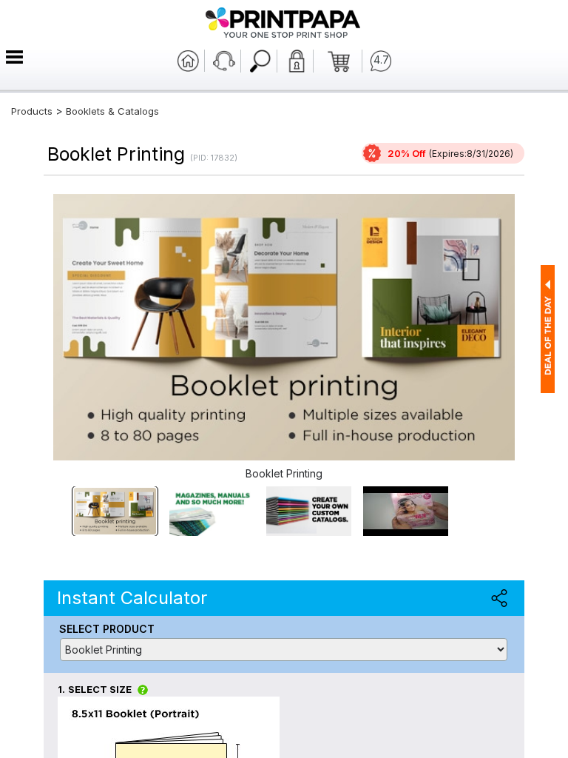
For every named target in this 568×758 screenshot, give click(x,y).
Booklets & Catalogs (112, 111)
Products (32, 111)
